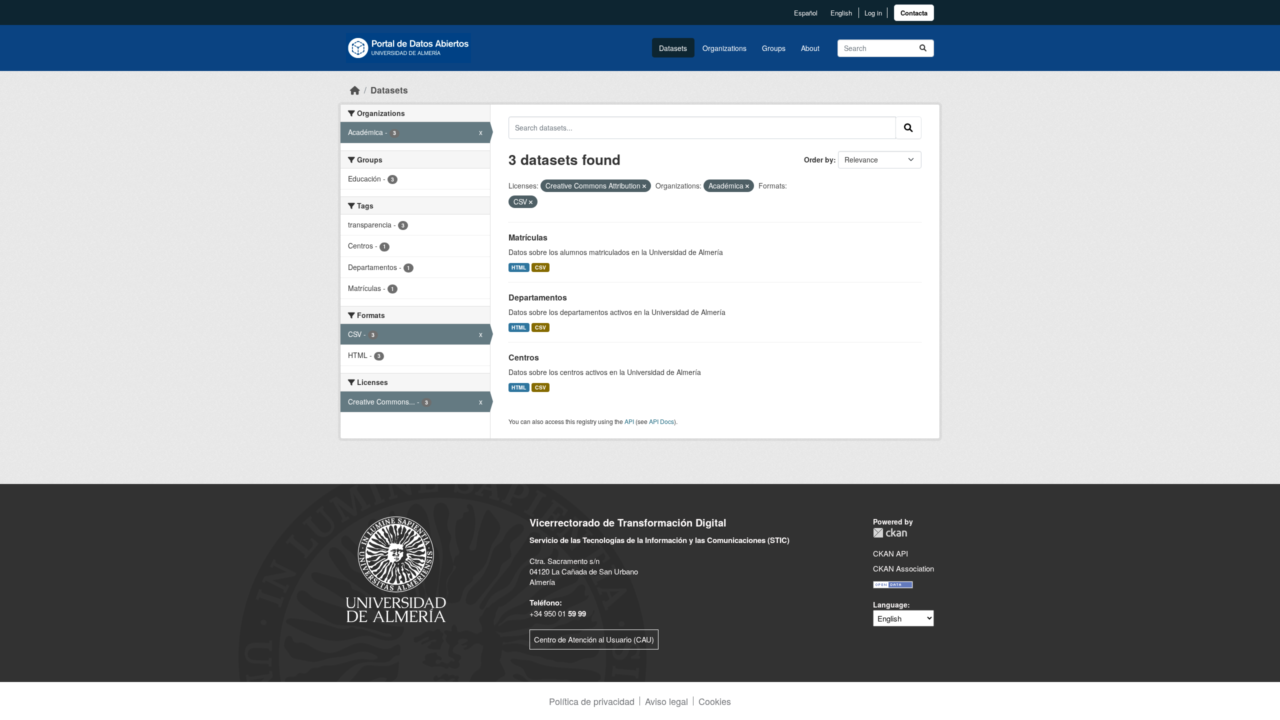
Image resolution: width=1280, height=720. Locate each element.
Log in (873, 13)
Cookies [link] (714, 701)
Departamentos (537, 297)
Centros (523, 357)
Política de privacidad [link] (591, 701)
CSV (540, 267)
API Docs (661, 421)
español (806, 13)
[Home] (355, 90)
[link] (914, 12)
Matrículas (528, 237)
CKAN (890, 533)
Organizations (724, 48)
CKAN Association (903, 568)
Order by (819, 159)
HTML (519, 267)
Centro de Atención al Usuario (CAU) (594, 639)
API (629, 421)
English (841, 13)
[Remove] (644, 186)
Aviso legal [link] (666, 701)
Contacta (914, 13)
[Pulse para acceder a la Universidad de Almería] (396, 568)
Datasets (673, 48)
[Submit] (923, 48)
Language (890, 605)
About (810, 48)
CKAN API (890, 553)
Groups (774, 48)
